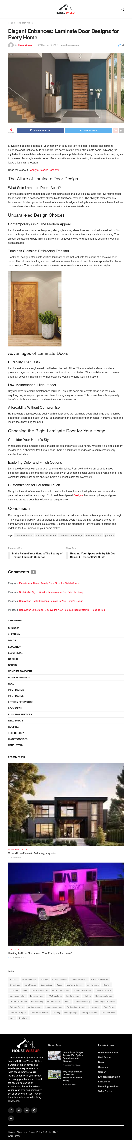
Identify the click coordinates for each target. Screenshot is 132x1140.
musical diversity (82, 1001)
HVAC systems (55, 996)
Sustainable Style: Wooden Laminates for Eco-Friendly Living (51, 592)
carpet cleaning (59, 979)
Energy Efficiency (74, 984)
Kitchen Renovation (20, 702)
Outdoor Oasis (16, 1007)
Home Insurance (103, 990)
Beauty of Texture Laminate (44, 170)
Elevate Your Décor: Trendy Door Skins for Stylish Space (49, 583)
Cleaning (14, 634)
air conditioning (29, 979)
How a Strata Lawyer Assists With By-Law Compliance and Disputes (73, 1057)
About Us (21, 1132)
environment (93, 984)
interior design (73, 996)
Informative (16, 695)
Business (13, 628)
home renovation (17, 996)
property (109, 535)
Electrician (15, 652)
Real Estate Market (40, 1012)
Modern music (53, 1001)
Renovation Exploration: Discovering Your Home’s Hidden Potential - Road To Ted (62, 609)
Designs (78, 495)
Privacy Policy (35, 1132)
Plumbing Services (20, 714)
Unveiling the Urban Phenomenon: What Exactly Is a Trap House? (40, 953)
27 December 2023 (47, 44)
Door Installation (24, 535)
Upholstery (15, 745)
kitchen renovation (18, 1001)
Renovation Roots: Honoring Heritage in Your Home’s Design (51, 600)
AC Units (14, 979)
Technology (16, 733)
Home (10, 22)
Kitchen (87, 996)
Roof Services (108, 1012)
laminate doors (94, 535)
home (25, 990)
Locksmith (15, 708)
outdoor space (34, 1007)
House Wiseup (25, 44)
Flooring (107, 984)
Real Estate (15, 720)
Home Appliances (40, 990)
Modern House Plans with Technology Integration (32, 853)
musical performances (105, 1001)
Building (44, 979)
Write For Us (105, 1091)
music (67, 1001)
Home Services (36, 996)
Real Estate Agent (18, 1012)
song (12, 1018)
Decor (12, 640)
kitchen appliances (104, 996)
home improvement (46, 535)
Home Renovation (19, 677)
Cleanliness (15, 984)
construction (30, 984)
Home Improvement (24, 22)
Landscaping (37, 1001)
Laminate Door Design (71, 535)
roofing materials (90, 1012)
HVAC (11, 683)
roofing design (71, 1012)
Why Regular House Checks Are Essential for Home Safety (72, 1076)
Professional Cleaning (77, 1007)
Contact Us (50, 1132)
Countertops (46, 984)
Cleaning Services (99, 979)
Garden (13, 659)
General (13, 665)
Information (16, 689)
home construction (61, 990)
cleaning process (79, 979)
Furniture (14, 990)
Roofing (13, 726)
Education (14, 646)
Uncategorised (18, 739)
